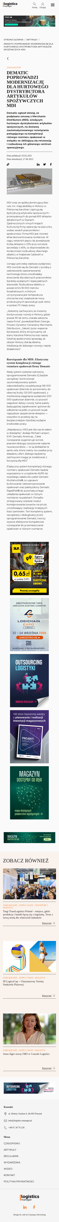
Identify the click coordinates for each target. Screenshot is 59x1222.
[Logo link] (10, 4)
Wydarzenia (12, 1162)
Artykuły (32, 39)
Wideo (8, 1168)
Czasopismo (12, 1143)
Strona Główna (13, 39)
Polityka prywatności (19, 1181)
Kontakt (9, 1175)
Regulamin (11, 1156)
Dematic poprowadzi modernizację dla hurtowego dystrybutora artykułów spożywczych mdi (28, 47)
